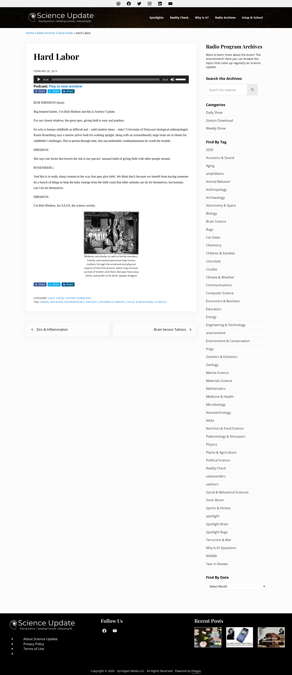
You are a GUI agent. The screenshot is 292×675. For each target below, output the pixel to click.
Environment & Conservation (228, 341)
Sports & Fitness (218, 508)
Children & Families (111, 301)
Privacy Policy (33, 644)
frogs (210, 349)
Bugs (209, 229)
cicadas (211, 269)
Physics (211, 444)
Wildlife (211, 556)
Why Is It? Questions (221, 548)
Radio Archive (46, 33)
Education (213, 309)
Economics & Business (223, 301)
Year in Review (217, 564)
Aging (210, 166)
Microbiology (216, 404)
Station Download (78, 298)
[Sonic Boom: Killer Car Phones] (239, 637)
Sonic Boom (215, 500)
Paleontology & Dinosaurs (225, 436)
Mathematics (216, 388)
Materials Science (219, 381)
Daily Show (65, 33)
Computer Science (220, 293)
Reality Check (216, 468)
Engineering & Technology (225, 325)
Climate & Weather (220, 277)
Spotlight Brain (217, 524)
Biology (91, 301)
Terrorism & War (218, 540)
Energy (211, 317)
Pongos (196, 671)
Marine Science (217, 373)
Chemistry (213, 245)
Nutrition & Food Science (225, 428)
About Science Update (40, 639)
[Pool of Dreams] (208, 637)
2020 (209, 150)
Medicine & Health (220, 396)
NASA (210, 420)
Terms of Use (33, 648)
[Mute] (172, 79)
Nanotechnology (218, 412)
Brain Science (216, 221)
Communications (219, 285)
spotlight (212, 516)
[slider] (181, 79)
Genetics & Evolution (221, 357)
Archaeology (215, 197)
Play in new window (65, 86)
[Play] (39, 79)
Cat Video (213, 237)
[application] (111, 79)
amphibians (215, 173)
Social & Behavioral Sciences (146, 301)
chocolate (213, 261)
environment (216, 333)
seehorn (212, 484)
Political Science (218, 460)
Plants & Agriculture (221, 452)
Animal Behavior (51, 301)
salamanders (216, 476)
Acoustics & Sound (220, 158)
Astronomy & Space (221, 205)
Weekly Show (216, 128)
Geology (212, 365)
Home (30, 33)
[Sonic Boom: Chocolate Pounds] (271, 637)
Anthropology (74, 301)
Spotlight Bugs (217, 532)
